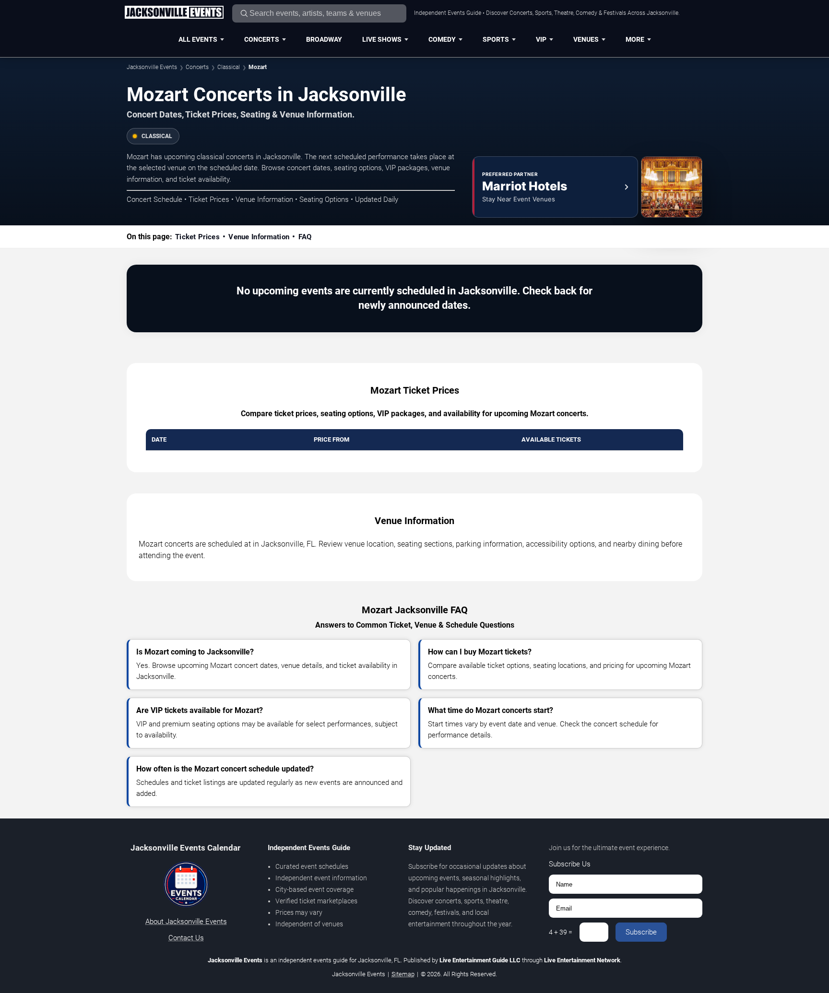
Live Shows (382, 39)
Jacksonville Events (152, 67)
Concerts (261, 39)
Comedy (442, 39)
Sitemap (402, 974)
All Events (197, 39)
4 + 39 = (560, 932)
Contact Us (186, 938)
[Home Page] (174, 13)
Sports (496, 39)
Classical (228, 67)
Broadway (324, 39)
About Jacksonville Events (186, 921)
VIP (541, 39)
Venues (586, 39)
